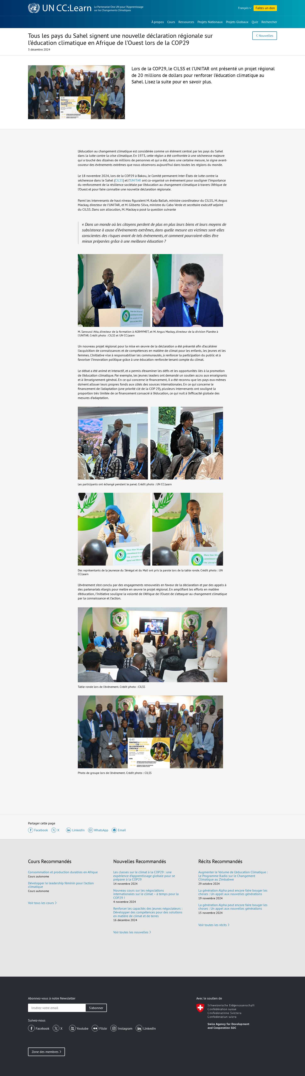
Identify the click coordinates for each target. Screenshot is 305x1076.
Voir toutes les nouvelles (130, 932)
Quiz (255, 22)
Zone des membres (45, 1052)
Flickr (103, 1028)
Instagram (125, 1028)
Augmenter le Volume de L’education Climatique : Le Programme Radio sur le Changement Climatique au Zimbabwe (233, 875)
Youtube (82, 1028)
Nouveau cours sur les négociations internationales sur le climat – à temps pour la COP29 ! (146, 894)
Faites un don (265, 8)
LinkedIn (149, 1028)
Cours (171, 22)
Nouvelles (266, 35)
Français (243, 8)
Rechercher (269, 22)
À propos (157, 22)
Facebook (42, 1028)
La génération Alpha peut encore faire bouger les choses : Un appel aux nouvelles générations (232, 892)
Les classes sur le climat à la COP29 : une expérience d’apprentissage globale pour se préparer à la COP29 (144, 875)
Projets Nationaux (210, 22)
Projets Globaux (237, 22)
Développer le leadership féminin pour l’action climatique (61, 885)
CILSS (119, 180)
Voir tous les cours (41, 903)
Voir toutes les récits (212, 925)
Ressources (186, 22)
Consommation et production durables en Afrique (63, 872)
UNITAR (135, 180)
